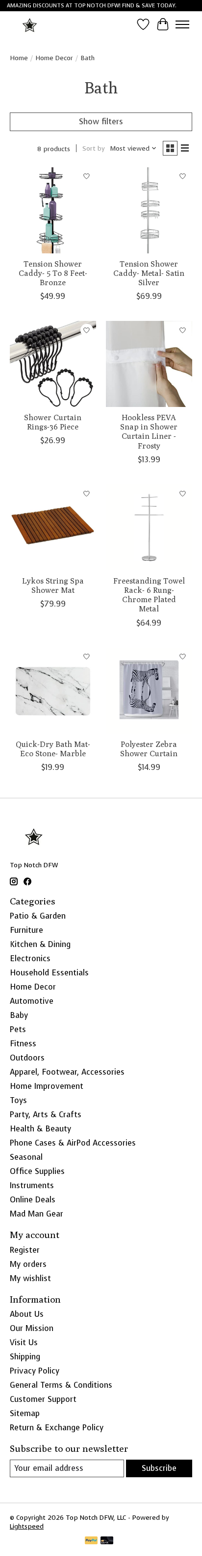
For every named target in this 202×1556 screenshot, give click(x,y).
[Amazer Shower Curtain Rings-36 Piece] (53, 364)
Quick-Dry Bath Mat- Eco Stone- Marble (53, 749)
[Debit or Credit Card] (107, 1541)
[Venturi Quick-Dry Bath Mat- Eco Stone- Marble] (53, 691)
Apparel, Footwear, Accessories (67, 1072)
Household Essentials (49, 973)
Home (19, 57)
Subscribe (159, 1468)
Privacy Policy (34, 1371)
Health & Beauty (40, 1129)
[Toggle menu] (182, 24)
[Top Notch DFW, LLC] (30, 24)
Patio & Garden (38, 916)
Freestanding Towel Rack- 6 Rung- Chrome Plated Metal (149, 595)
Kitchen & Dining (40, 944)
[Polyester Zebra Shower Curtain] (149, 691)
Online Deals (32, 1200)
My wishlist (30, 1278)
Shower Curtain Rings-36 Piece (52, 422)
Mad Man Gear (36, 1214)
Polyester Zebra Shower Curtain (148, 749)
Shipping (25, 1357)
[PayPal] (91, 1541)
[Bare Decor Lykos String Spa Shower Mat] (53, 527)
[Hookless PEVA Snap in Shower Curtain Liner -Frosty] (149, 364)
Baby (19, 1015)
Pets (18, 1029)
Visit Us (24, 1342)
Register (25, 1250)
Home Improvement (46, 1086)
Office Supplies (37, 1171)
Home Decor (54, 57)
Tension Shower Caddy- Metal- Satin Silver (148, 273)
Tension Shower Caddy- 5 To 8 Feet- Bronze (53, 273)
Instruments (32, 1185)
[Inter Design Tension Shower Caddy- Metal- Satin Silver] (149, 210)
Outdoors (27, 1058)
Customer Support (43, 1399)
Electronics (30, 958)
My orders (28, 1264)
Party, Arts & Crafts (45, 1114)
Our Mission (31, 1328)
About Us (27, 1314)
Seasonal (26, 1157)
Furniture (26, 930)
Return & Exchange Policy (56, 1427)
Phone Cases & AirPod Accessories (73, 1143)
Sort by (93, 148)
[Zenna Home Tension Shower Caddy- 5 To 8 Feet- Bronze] (53, 210)
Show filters (101, 121)
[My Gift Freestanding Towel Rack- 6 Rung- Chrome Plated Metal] (149, 527)
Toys (18, 1100)
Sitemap (25, 1413)
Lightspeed (27, 1526)
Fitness (23, 1043)
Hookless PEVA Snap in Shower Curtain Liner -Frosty (148, 432)
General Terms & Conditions (61, 1385)
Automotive (31, 1001)
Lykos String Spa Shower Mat (53, 585)
